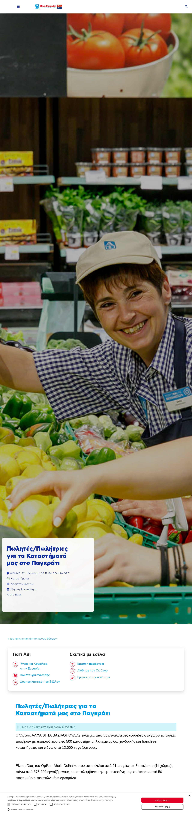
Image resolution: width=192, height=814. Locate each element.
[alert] (96, 803)
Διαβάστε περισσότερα (102, 800)
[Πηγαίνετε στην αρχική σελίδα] (48, 7)
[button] (9, 804)
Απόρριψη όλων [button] (162, 807)
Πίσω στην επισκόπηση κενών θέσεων (32, 638)
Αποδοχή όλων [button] (162, 800)
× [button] (189, 796)
